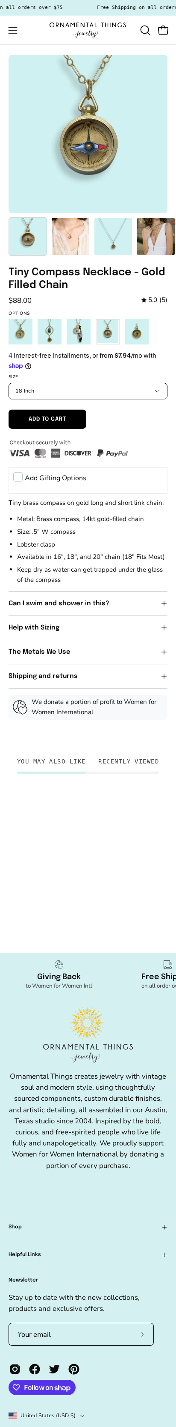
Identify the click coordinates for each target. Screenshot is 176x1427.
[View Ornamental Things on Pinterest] (73, 1369)
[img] (154, 300)
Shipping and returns (43, 676)
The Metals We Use (39, 652)
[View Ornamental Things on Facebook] (34, 1369)
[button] (144, 30)
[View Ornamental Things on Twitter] (54, 1369)
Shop (15, 1227)
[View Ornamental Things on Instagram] (15, 1369)
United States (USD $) (48, 1415)
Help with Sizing (34, 627)
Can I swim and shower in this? (60, 603)
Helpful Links (25, 1254)
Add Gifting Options (55, 478)
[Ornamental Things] (88, 30)
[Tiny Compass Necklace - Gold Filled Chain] (28, 236)
